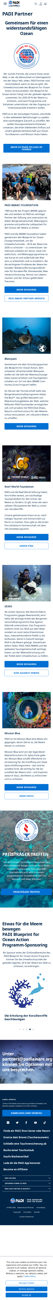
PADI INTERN (10, 1178)
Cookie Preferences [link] (26, 1217)
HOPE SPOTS (26, 796)
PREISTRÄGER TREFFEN (26, 891)
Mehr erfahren (26, 289)
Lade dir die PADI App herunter (21, 1163)
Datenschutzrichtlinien (25, 1207)
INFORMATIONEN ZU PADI (16, 1183)
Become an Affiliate (15, 1169)
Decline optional (26, 1289)
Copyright (17, 1212)
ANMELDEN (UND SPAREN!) (26, 1113)
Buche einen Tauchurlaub (18, 1150)
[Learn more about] (26, 999)
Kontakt (37, 1212)
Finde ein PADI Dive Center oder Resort (26, 1130)
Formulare (27, 1212)
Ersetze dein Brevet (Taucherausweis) (26, 1137)
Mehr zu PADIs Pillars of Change (27, 148)
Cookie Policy (29, 1276)
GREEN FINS (26, 545)
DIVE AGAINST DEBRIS (26, 672)
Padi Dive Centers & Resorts (17, 1189)
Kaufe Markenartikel (16, 1156)
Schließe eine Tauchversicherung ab (24, 1143)
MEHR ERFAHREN (26, 426)
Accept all (26, 1295)
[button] (19, 1029)
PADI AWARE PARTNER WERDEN (26, 298)
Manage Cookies (26, 1283)
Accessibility (40, 1207)
